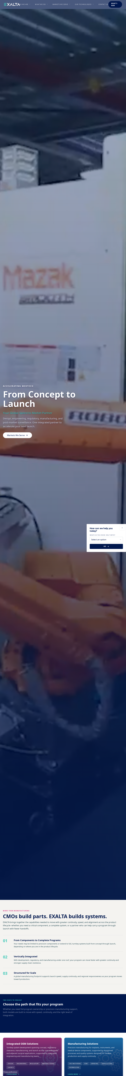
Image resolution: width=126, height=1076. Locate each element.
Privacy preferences (10, 1072)
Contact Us (103, 4)
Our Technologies (83, 4)
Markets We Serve (60, 4)
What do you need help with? (102, 535)
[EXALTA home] (12, 4)
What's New (114, 4)
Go (105, 546)
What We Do (40, 4)
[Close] (122, 527)
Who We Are (23, 4)
